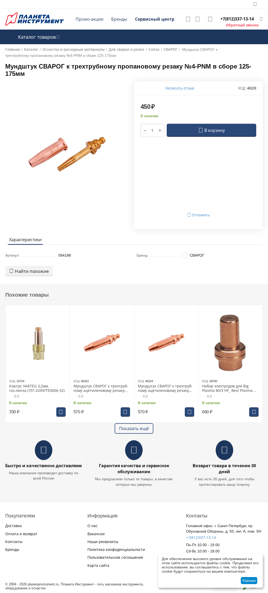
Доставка (13, 525)
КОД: (242, 88)
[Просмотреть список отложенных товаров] (188, 19)
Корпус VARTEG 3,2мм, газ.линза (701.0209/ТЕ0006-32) (37, 388)
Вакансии (96, 533)
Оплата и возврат (21, 533)
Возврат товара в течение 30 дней (224, 469)
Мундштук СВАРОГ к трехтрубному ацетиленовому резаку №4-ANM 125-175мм (165, 388)
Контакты (14, 541)
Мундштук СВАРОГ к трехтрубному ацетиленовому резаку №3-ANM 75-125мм (101, 388)
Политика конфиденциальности (116, 549)
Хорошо (249, 580)
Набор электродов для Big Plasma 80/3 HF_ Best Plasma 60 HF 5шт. (230, 388)
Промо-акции (89, 19)
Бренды (119, 19)
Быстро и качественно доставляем (43, 465)
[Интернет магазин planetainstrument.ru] (34, 18)
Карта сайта (98, 565)
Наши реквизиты (102, 541)
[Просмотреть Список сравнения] (197, 19)
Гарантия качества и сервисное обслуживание (134, 469)
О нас (92, 525)
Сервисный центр (154, 19)
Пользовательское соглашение (115, 557)
